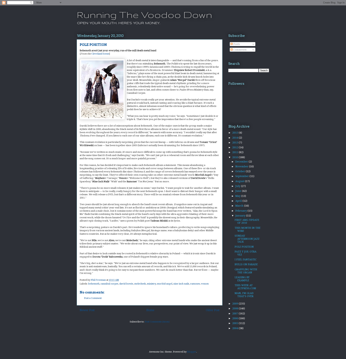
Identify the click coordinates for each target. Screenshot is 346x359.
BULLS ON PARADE (246, 264)
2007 (235, 313)
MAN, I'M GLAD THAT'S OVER (244, 295)
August (240, 181)
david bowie (126, 283)
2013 (235, 142)
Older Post (212, 310)
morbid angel (164, 283)
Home (150, 310)
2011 (235, 152)
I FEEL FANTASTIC (246, 259)
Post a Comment (93, 298)
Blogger (191, 351)
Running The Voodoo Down (144, 14)
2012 (235, 147)
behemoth (93, 283)
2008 (235, 308)
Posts (236, 44)
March (239, 205)
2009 (235, 303)
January (240, 215)
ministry (151, 283)
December (242, 161)
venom (205, 283)
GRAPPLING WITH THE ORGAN (246, 271)
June (238, 190)
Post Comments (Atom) (157, 321)
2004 (235, 328)
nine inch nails (181, 283)
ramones (195, 283)
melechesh (140, 283)
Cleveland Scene (100, 53)
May (238, 196)
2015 (235, 132)
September (242, 176)
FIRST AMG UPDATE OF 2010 (247, 221)
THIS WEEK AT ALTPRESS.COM (245, 287)
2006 (235, 318)
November (242, 166)
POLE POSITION (244, 246)
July (238, 186)
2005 (235, 323)
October (240, 171)
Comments (240, 49)
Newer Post (87, 310)
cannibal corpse (109, 283)
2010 (235, 157)
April (239, 200)
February (241, 210)
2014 (235, 137)
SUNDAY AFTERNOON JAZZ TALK (247, 238)
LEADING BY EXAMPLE (242, 279)
